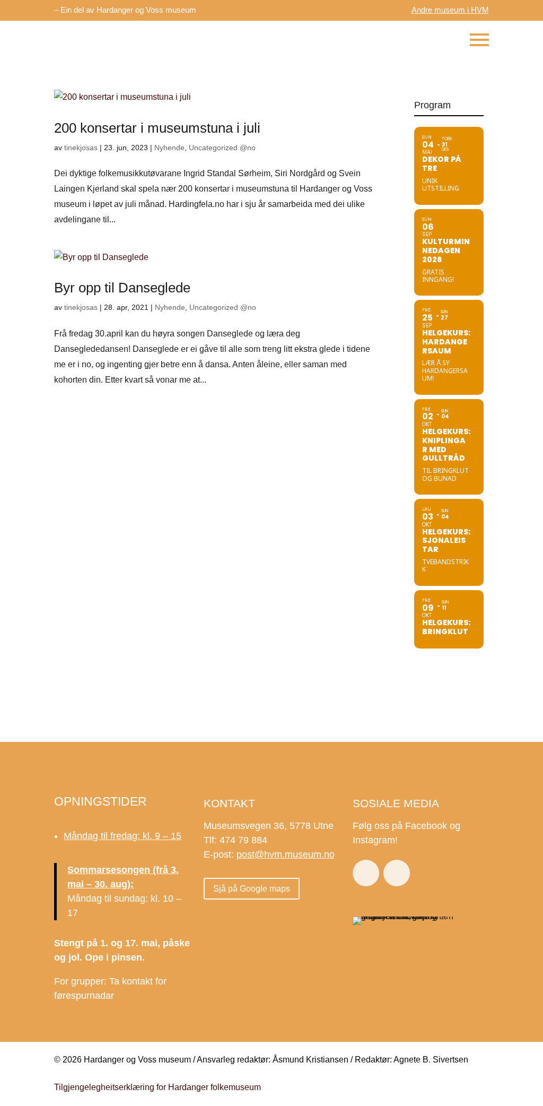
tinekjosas (81, 147)
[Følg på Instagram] (396, 873)
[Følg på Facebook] (366, 873)
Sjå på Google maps (251, 888)
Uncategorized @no (222, 147)
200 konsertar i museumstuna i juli (157, 128)
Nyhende (169, 147)
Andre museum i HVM (450, 9)
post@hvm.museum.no (286, 854)
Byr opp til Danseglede (122, 288)
